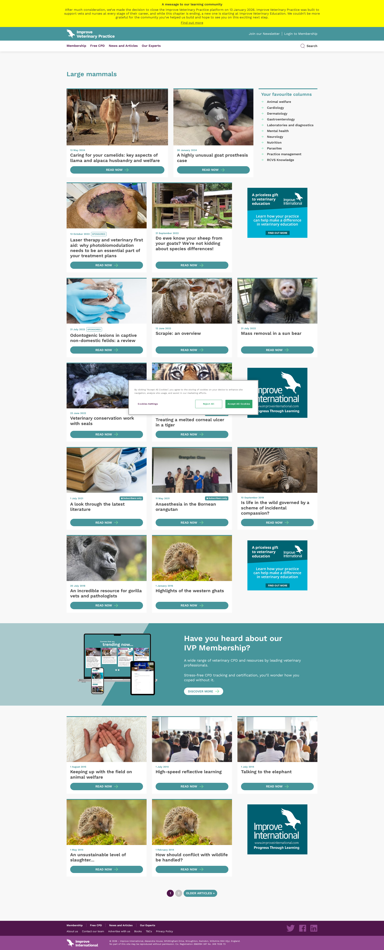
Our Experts (151, 46)
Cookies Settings (148, 403)
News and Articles (123, 46)
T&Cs (149, 931)
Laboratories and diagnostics (290, 125)
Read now (114, 170)
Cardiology (275, 108)
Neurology (275, 137)
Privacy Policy (164, 931)
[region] (193, 397)
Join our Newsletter (264, 34)
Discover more (200, 691)
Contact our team (93, 931)
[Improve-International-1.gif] (277, 393)
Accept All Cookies (239, 403)
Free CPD (97, 46)
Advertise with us (119, 931)
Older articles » (200, 893)
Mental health (278, 131)
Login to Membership (300, 34)
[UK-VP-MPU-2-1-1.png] (277, 213)
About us (72, 931)
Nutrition (274, 142)
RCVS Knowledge (280, 160)
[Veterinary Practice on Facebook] (302, 928)
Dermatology (277, 113)
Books (138, 931)
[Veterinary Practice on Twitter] (290, 928)
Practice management (284, 154)
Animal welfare (279, 102)
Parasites (274, 148)
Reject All (208, 403)
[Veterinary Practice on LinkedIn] (313, 928)
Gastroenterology (281, 119)
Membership (76, 46)
